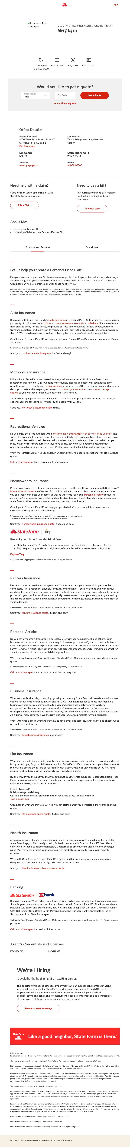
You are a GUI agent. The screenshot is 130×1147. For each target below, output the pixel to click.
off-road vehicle (101, 434)
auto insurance (57, 320)
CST (85, 153)
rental (79, 323)
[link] (57, 64)
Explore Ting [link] (17, 554)
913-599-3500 (74, 165)
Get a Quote (94, 95)
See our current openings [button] (38, 1008)
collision (46, 323)
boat (87, 434)
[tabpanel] (65, 147)
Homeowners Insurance (23, 491)
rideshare (93, 323)
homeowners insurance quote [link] (38, 524)
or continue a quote (65, 103)
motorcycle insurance (73, 389)
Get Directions (27, 146)
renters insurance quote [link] (35, 613)
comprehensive (64, 323)
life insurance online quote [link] (36, 814)
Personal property (94, 494)
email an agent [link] (26, 462)
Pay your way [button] (92, 208)
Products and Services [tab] (38, 247)
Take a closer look (19, 799)
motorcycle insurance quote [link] (37, 407)
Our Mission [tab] (92, 247)
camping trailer (75, 434)
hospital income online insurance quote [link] (43, 868)
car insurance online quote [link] (36, 353)
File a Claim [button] (24, 205)
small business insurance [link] (35, 735)
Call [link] (12, 462)
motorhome (59, 434)
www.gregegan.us (29, 165)
